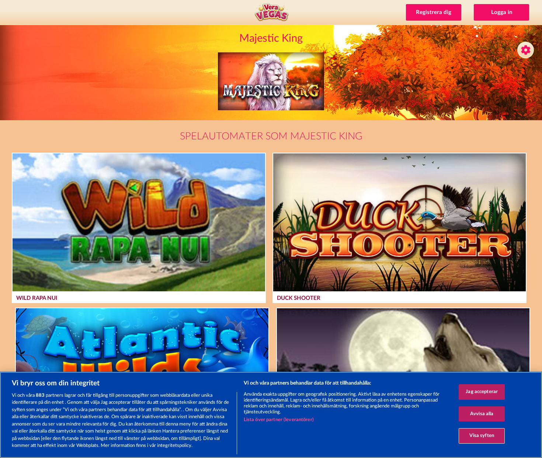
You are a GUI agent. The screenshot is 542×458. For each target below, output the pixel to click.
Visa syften (481, 435)
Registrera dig (433, 12)
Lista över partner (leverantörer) (279, 419)
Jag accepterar (482, 391)
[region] (271, 415)
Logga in (501, 12)
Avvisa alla (481, 414)
